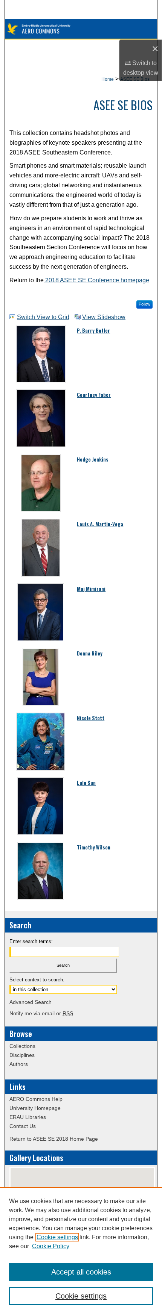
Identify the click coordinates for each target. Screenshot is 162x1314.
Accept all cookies (81, 1272)
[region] (81, 1250)
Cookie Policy (50, 1246)
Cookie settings (57, 1237)
